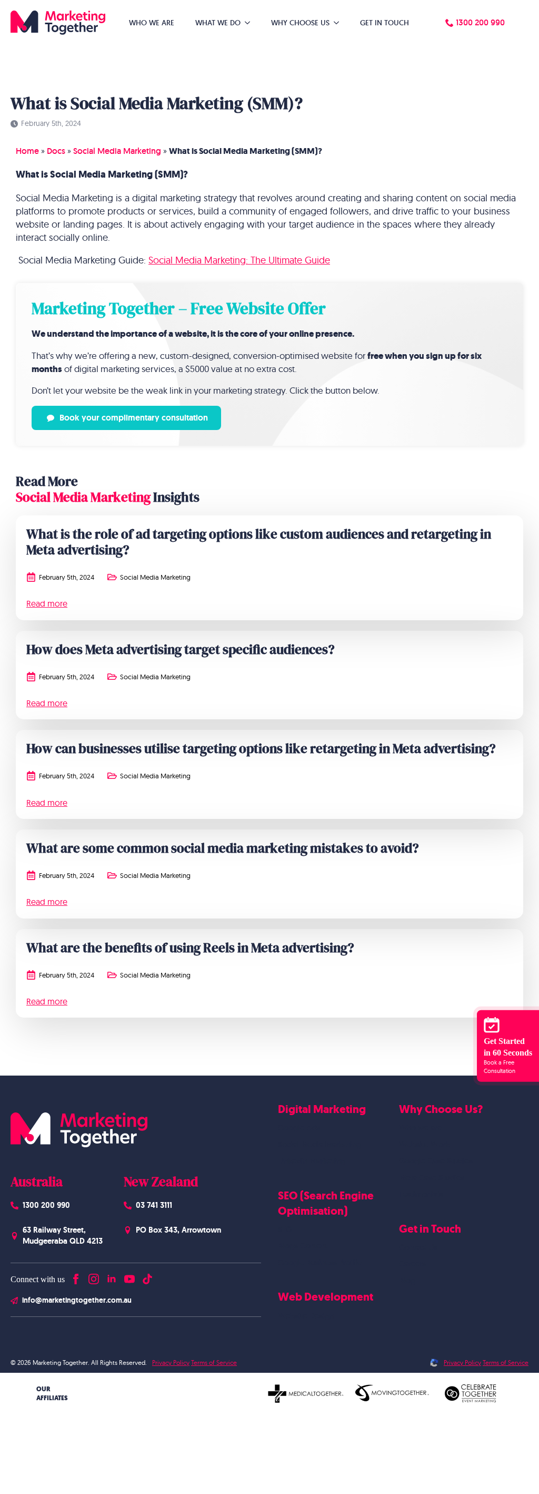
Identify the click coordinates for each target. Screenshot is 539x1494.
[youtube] (129, 1276)
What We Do (218, 22)
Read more (46, 603)
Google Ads (299, 1127)
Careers (412, 1263)
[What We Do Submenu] (251, 22)
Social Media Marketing (117, 151)
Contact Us (418, 1247)
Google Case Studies (436, 1161)
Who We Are (151, 22)
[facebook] (76, 1276)
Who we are (420, 1127)
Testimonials (421, 1194)
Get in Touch (384, 22)
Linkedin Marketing (311, 1161)
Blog (407, 1280)
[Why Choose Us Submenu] (340, 22)
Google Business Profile (320, 1262)
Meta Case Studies (431, 1178)
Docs (56, 151)
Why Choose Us (300, 22)
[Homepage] (58, 23)
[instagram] (93, 1276)
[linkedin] (111, 1276)
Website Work (424, 1144)
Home (27, 151)
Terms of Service (214, 1362)
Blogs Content (303, 1246)
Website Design (306, 1316)
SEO (285, 1229)
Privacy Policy (170, 1362)
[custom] (147, 1276)
